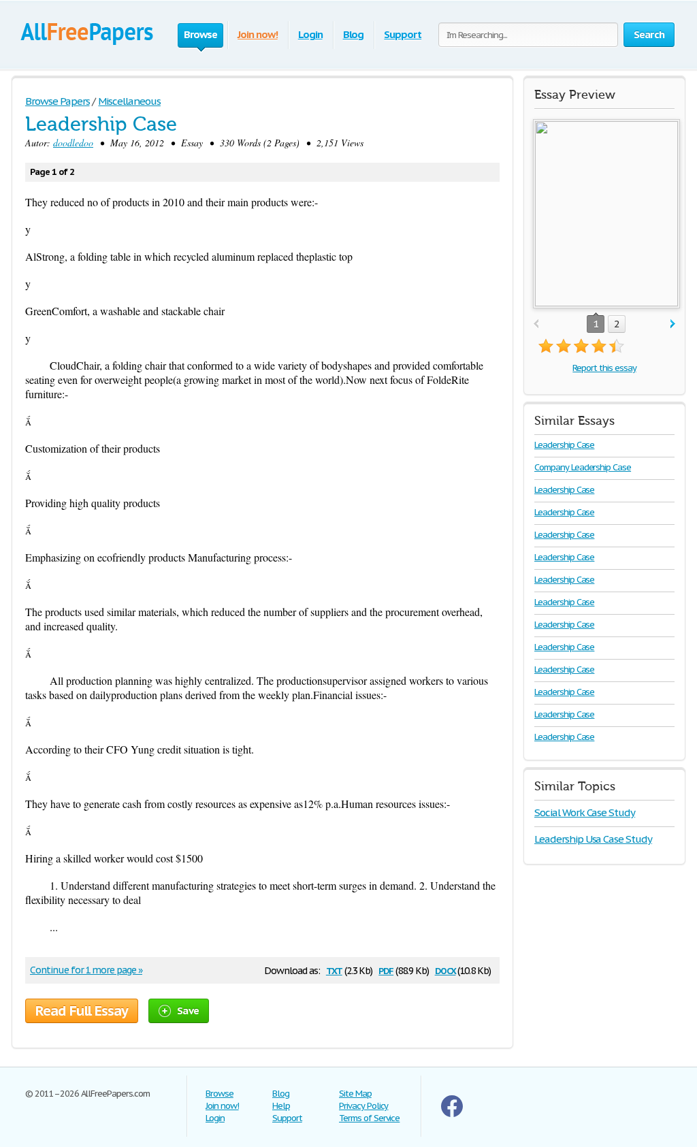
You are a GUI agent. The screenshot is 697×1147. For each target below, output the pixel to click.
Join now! (258, 34)
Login (310, 34)
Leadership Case (564, 445)
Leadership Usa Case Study (593, 839)
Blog (353, 34)
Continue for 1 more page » (86, 970)
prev (536, 324)
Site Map (355, 1093)
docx (445, 970)
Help (281, 1106)
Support (402, 34)
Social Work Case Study (584, 812)
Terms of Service (369, 1118)
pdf (385, 970)
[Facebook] (452, 1114)
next (673, 324)
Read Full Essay (81, 1011)
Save (188, 1010)
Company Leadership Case (582, 467)
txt (334, 970)
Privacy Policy (363, 1106)
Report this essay (604, 368)
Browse (219, 1093)
